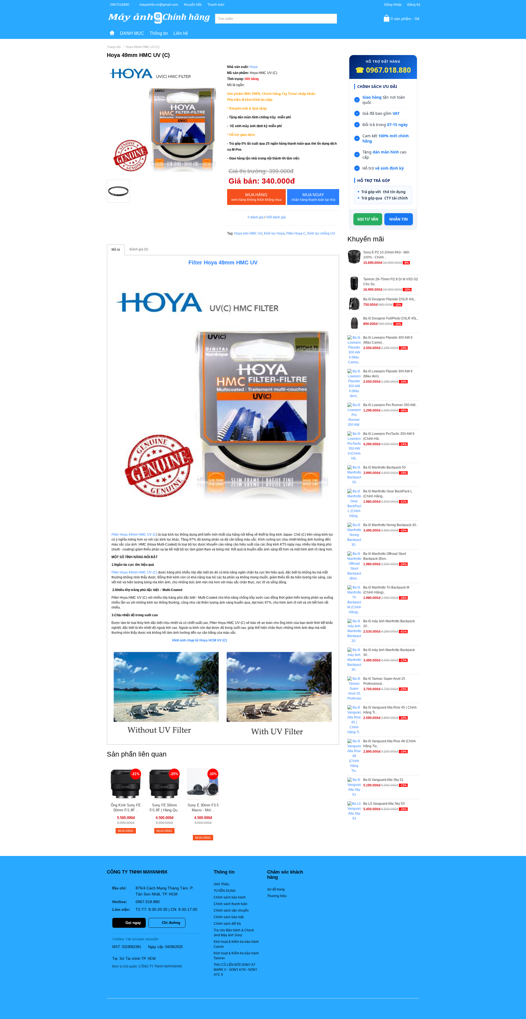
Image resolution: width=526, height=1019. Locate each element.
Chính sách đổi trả (227, 924)
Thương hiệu (277, 896)
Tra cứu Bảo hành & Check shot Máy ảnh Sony (234, 932)
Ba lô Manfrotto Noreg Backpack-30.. (390, 525)
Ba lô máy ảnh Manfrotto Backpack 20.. (389, 623)
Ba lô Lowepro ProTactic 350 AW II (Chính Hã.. (388, 436)
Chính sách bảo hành (230, 897)
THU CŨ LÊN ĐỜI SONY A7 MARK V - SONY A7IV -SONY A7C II (235, 970)
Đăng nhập (393, 5)
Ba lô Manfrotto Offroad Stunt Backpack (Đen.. (384, 556)
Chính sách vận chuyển (231, 910)
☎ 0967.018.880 (383, 70)
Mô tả (116, 250)
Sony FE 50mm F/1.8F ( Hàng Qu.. (164, 807)
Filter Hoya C (296, 233)
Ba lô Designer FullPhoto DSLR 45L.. (391, 318)
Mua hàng (256, 197)
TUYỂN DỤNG (225, 891)
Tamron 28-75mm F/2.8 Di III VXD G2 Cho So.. (390, 281)
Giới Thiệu (221, 884)
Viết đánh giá (276, 217)
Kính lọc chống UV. (321, 233)
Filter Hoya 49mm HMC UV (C (134, 534)
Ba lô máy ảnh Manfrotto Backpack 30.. (389, 652)
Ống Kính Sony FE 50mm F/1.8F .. (126, 807)
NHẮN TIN (398, 219)
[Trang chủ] (112, 33)
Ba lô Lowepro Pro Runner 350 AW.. (390, 405)
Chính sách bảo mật (229, 917)
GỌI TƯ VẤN (367, 219)
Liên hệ (180, 33)
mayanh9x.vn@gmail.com (158, 5)
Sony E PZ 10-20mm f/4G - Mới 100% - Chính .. (386, 254)
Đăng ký (413, 5)
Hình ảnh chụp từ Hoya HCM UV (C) (219, 640)
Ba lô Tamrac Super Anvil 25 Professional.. (384, 681)
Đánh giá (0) (139, 249)
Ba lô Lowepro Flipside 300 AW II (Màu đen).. (387, 373)
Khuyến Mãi (193, 5)
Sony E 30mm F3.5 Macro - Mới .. (203, 807)
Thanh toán (215, 5)
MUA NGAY (313, 197)
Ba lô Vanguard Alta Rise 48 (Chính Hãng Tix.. (389, 743)
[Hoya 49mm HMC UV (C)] (163, 120)
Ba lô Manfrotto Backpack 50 (384, 467)
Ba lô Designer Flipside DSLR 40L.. (389, 299)
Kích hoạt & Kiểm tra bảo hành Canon (236, 944)
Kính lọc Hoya (274, 233)
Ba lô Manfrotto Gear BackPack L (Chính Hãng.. (387, 493)
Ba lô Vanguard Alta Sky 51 (383, 780)
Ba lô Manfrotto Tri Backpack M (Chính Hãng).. (386, 590)
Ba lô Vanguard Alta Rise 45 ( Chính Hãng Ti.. (390, 710)
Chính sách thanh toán (230, 904)
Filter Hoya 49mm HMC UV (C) (135, 572)
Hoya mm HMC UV (248, 233)
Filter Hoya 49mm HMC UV (223, 262)
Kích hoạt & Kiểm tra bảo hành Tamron (236, 955)
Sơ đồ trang (276, 889)
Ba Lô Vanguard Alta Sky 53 (384, 804)
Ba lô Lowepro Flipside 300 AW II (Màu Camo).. (387, 340)
